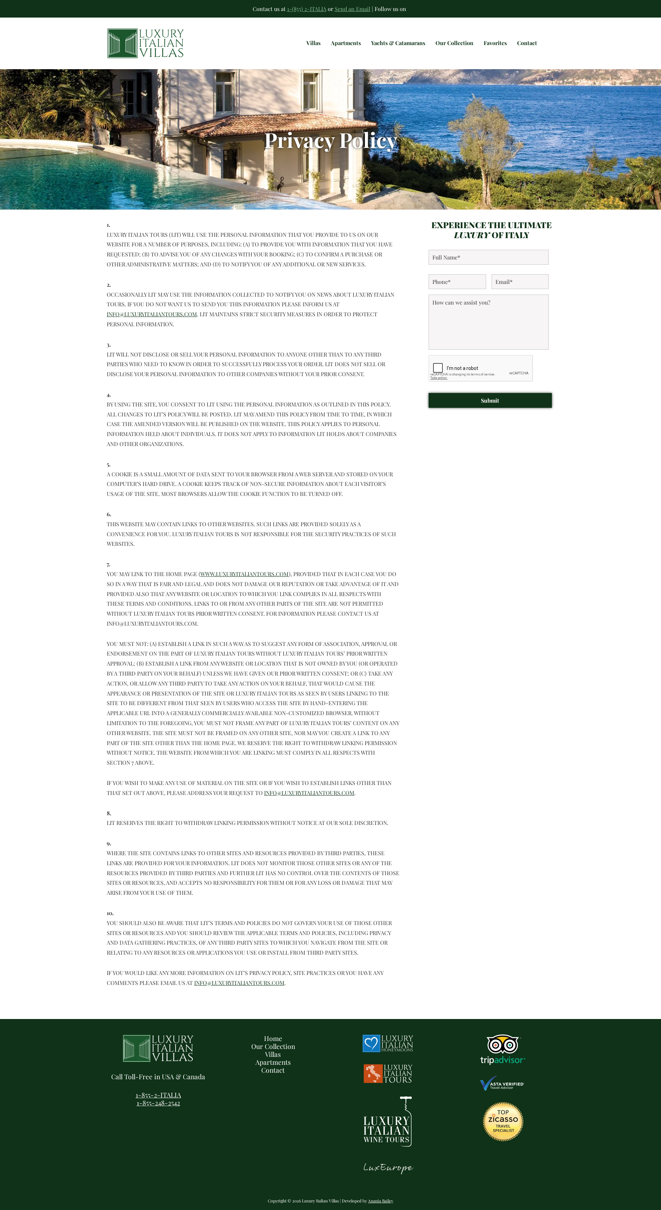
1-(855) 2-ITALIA (306, 8)
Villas (273, 1054)
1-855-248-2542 (158, 1102)
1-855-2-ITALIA (158, 1094)
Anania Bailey (380, 1200)
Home (273, 1038)
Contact (273, 1069)
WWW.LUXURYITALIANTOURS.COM (244, 573)
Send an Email (352, 8)
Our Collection (273, 1046)
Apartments (273, 1062)
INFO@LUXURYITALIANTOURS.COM (152, 314)
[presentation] (481, 368)
